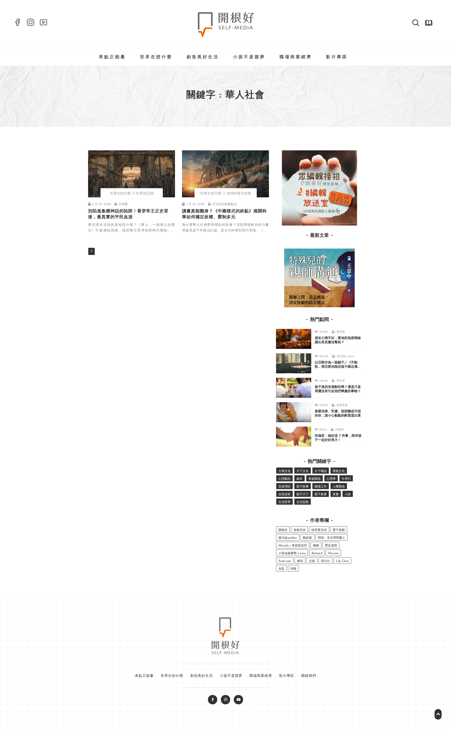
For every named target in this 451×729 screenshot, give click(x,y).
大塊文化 (284, 471)
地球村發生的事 (238, 193)
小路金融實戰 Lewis (292, 553)
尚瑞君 (339, 429)
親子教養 (302, 486)
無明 (300, 561)
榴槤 (316, 545)
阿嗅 (293, 568)
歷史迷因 (331, 545)
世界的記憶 (145, 193)
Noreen (333, 553)
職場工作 (321, 486)
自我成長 (284, 494)
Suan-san (284, 561)
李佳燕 (340, 380)
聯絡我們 (308, 676)
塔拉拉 (325, 561)
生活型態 (302, 502)
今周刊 (346, 478)
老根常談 (342, 405)
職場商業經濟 (296, 57)
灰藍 (281, 568)
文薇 (312, 561)
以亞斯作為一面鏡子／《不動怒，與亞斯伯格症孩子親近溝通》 (336, 367)
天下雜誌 (321, 471)
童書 (336, 494)
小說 (348, 494)
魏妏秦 (307, 537)
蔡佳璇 (341, 332)
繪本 (299, 478)
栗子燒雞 (339, 530)
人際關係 (339, 486)
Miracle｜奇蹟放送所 (292, 545)
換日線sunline (345, 356)
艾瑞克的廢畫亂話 (224, 204)
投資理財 (284, 486)
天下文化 (302, 471)
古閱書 (123, 204)
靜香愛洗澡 (319, 530)
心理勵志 (284, 478)
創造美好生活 (203, 57)
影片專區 (337, 57)
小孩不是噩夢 (249, 57)
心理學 (331, 478)
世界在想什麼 (156, 57)
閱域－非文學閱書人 (331, 537)
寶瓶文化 (339, 471)
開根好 (283, 530)
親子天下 (302, 494)
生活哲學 (284, 502)
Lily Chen (342, 561)
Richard (316, 553)
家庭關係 (314, 478)
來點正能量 (112, 57)
